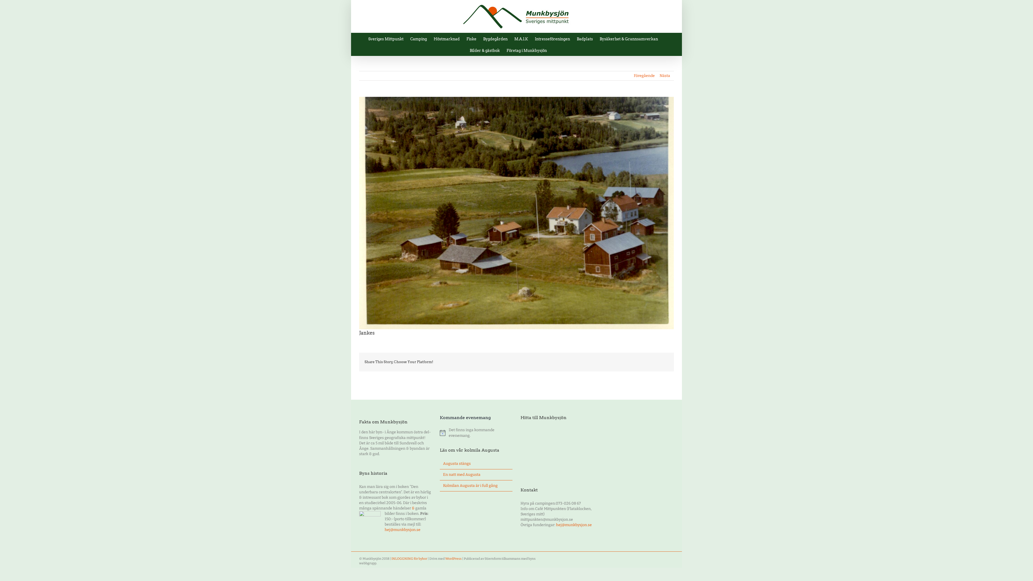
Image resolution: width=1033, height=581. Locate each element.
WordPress (453, 559)
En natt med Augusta (461, 474)
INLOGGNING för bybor (409, 559)
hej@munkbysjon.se (402, 529)
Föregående (644, 75)
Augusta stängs (457, 463)
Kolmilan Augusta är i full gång (470, 485)
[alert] (476, 432)
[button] (555, 50)
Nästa (665, 75)
